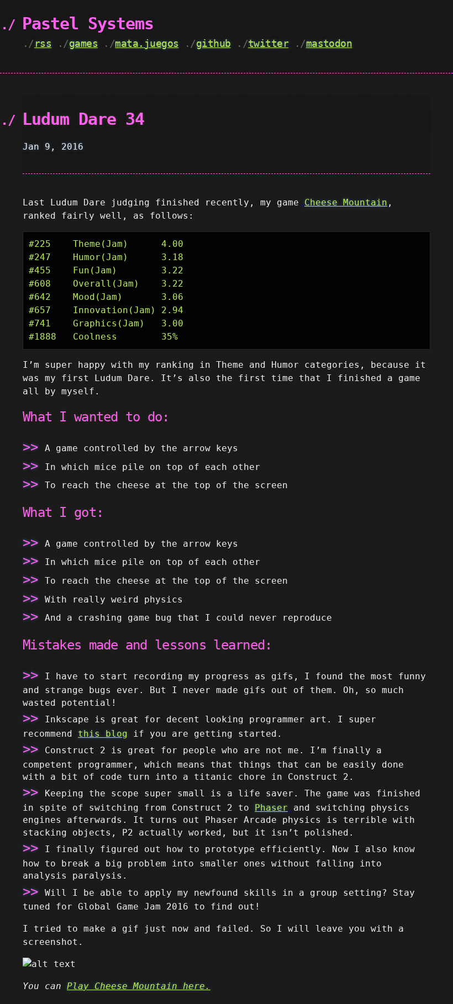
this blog (103, 733)
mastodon (329, 43)
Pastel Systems (88, 23)
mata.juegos (146, 43)
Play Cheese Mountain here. (138, 986)
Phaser (271, 807)
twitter (268, 43)
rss (42, 43)
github (213, 43)
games (83, 43)
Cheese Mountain (345, 202)
